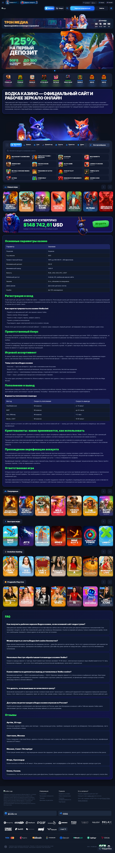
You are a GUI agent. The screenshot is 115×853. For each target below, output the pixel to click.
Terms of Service (82, 800)
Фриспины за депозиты (46, 800)
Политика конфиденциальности (65, 798)
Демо (13, 206)
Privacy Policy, (106, 798)
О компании (43, 793)
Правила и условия (64, 793)
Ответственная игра (65, 796)
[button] (52, 70)
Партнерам (62, 802)
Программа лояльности (46, 796)
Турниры (42, 798)
